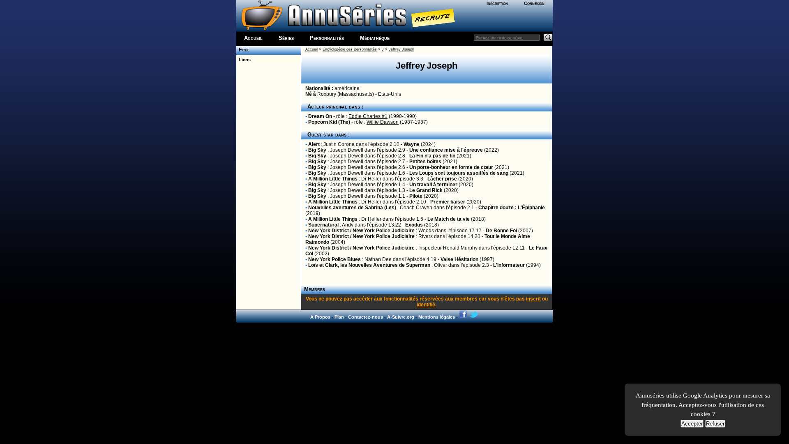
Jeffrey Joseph (401, 49)
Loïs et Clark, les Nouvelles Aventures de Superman (369, 265)
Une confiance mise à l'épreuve (446, 150)
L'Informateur (509, 265)
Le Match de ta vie (448, 219)
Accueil (253, 38)
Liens (243, 59)
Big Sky (317, 150)
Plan (339, 316)
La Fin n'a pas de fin (432, 156)
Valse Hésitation (459, 259)
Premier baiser (447, 202)
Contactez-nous (365, 316)
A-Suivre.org (400, 316)
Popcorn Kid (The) (329, 122)
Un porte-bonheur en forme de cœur (451, 167)
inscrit (533, 299)
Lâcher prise (442, 179)
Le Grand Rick (426, 190)
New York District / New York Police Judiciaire (361, 231)
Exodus (414, 225)
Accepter (692, 424)
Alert (314, 144)
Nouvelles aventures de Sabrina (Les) (352, 207)
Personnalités (327, 38)
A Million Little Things (333, 179)
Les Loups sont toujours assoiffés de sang (458, 173)
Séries (286, 38)
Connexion (534, 3)
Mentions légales (436, 316)
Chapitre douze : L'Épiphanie (511, 207)
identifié (426, 305)
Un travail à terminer (433, 184)
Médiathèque (375, 38)
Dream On (320, 116)
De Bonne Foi (501, 231)
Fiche (242, 50)
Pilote (415, 196)
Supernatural (323, 225)
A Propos (320, 316)
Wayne (412, 144)
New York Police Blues (334, 259)
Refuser (715, 424)
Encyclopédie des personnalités (350, 49)
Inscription (497, 3)
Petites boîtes (425, 161)
